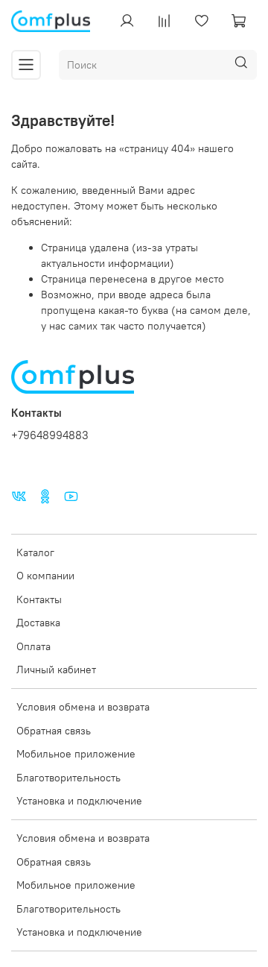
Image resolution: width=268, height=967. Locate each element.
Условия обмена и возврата (83, 707)
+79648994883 (50, 435)
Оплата (33, 646)
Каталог (35, 552)
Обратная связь (53, 730)
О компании (45, 575)
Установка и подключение (79, 800)
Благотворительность (68, 777)
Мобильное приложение (75, 753)
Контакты (39, 599)
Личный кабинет (56, 669)
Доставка (38, 622)
